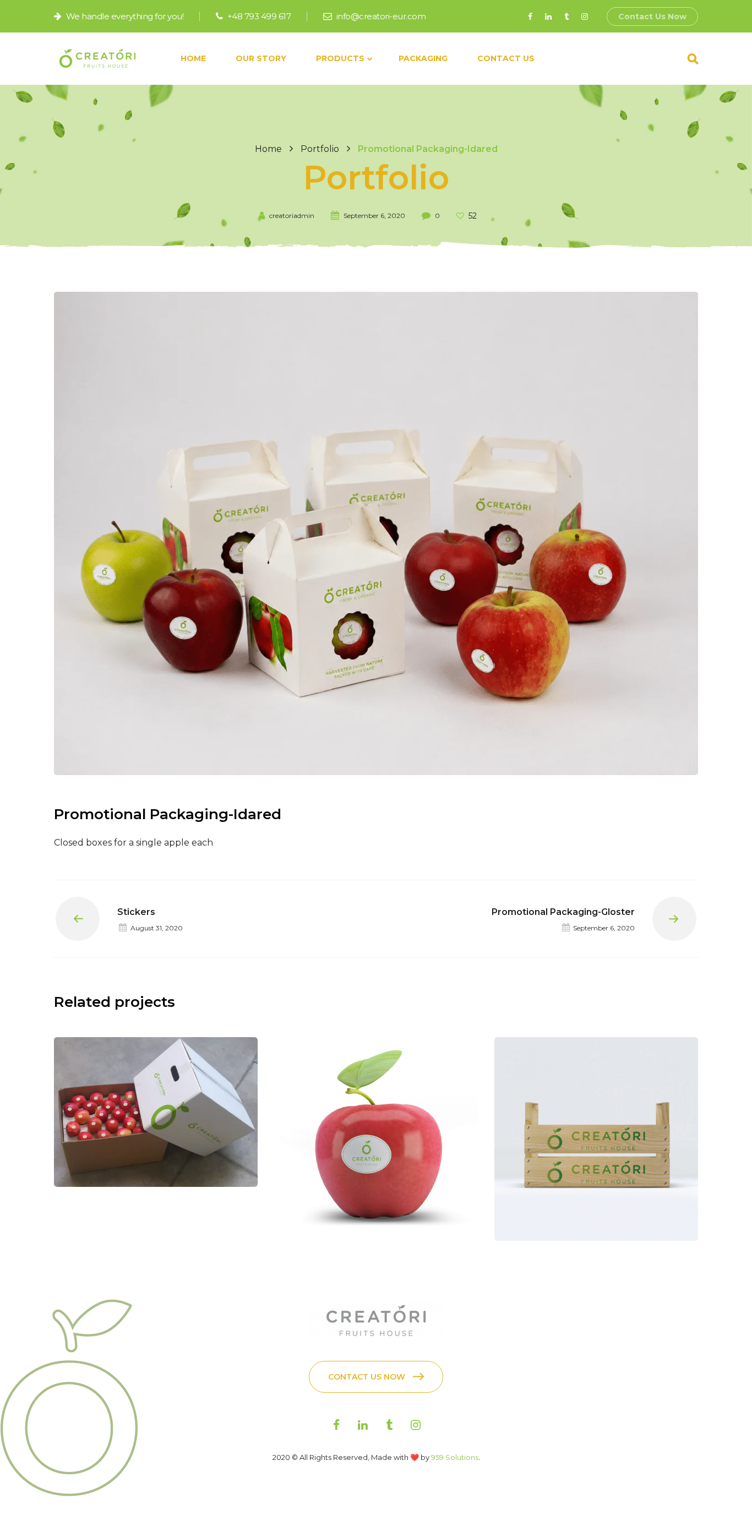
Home (268, 149)
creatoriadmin (291, 215)
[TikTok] (566, 16)
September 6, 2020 (374, 215)
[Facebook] (530, 16)
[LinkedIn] (548, 16)
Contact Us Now (652, 16)
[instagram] (584, 16)
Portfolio (320, 149)
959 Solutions (454, 1457)
